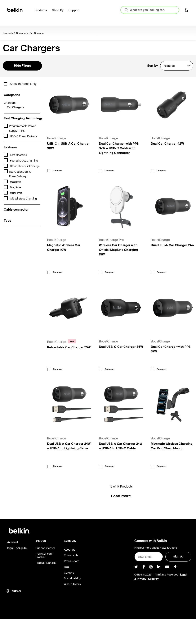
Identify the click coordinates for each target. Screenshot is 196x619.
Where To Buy (72, 584)
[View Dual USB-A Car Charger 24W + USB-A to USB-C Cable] (121, 405)
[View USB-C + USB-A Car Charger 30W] (69, 104)
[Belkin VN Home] (15, 10)
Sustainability (72, 578)
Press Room (71, 561)
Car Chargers (36, 33)
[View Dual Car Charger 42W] (173, 104)
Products (8, 33)
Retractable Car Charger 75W (69, 347)
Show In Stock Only (23, 84)
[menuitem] (42, 12)
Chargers (21, 33)
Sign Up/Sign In (17, 548)
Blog (66, 567)
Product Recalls (46, 563)
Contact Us (71, 555)
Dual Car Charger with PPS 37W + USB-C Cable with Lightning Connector (119, 148)
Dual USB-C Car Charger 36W (121, 347)
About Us (69, 549)
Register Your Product (44, 555)
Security (153, 578)
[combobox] (149, 10)
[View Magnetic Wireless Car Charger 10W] (69, 206)
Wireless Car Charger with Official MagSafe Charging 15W (118, 249)
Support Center (45, 548)
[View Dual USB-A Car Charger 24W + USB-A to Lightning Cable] (69, 405)
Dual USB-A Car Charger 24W (172, 245)
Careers (69, 572)
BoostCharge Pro (111, 240)
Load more (121, 495)
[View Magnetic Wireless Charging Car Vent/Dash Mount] (173, 405)
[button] (186, 10)
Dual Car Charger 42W (167, 144)
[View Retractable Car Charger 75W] (69, 308)
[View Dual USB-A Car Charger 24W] (173, 206)
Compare (57, 170)
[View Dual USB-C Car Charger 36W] (121, 308)
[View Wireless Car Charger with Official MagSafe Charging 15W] (121, 206)
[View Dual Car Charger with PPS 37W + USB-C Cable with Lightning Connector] (121, 104)
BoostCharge (56, 138)
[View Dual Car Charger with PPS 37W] (173, 308)
